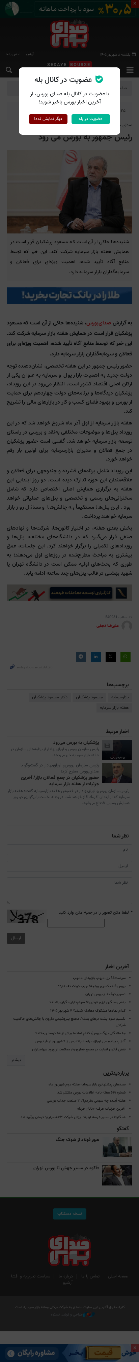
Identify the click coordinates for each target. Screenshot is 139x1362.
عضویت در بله (91, 119)
